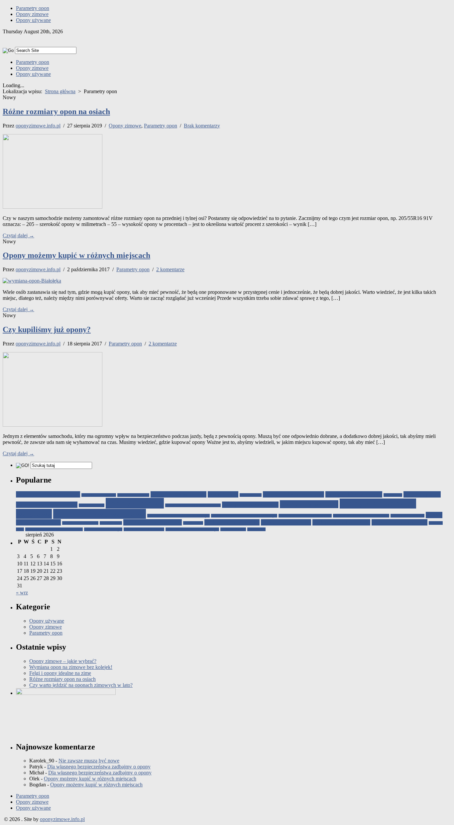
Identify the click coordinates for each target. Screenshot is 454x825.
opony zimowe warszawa (99, 514)
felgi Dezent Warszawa (98, 495)
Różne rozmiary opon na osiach (56, 111)
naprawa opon (251, 495)
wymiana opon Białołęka (103, 529)
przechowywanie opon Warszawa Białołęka (244, 515)
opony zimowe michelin (250, 505)
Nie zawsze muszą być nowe (88, 760)
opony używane (422, 494)
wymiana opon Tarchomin (144, 529)
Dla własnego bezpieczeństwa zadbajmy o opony (99, 766)
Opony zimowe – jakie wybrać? (62, 661)
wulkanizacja (193, 523)
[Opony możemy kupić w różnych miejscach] (32, 281)
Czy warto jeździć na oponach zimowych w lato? (81, 685)
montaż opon (223, 494)
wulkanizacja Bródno (286, 522)
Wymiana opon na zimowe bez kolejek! (70, 667)
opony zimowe (135, 503)
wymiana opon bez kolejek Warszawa (54, 529)
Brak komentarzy (202, 125)
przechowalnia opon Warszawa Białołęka (178, 515)
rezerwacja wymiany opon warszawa (361, 515)
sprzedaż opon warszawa (152, 522)
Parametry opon (32, 8)
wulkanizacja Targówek (399, 522)
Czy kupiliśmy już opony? (47, 329)
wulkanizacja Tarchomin (341, 522)
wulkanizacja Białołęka (232, 522)
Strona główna (60, 91)
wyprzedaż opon (233, 529)
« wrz (22, 592)
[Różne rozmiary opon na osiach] (52, 207)
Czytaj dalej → (18, 235)
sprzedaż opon (111, 523)
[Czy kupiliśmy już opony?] (52, 425)
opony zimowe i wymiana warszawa (193, 505)
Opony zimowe (32, 14)
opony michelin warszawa (293, 494)
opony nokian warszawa (353, 494)
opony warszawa (91, 505)
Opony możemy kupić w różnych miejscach (76, 255)
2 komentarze (170, 269)
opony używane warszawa (46, 505)
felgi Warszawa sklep (133, 495)
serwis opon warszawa (407, 515)
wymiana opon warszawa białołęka (192, 529)
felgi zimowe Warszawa (178, 494)
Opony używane (33, 20)
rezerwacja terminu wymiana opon (305, 515)
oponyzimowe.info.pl (38, 125)
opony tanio (393, 495)
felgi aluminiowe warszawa (48, 494)
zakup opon (256, 529)
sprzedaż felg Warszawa (80, 523)
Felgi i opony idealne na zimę (60, 673)
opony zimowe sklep (309, 504)
